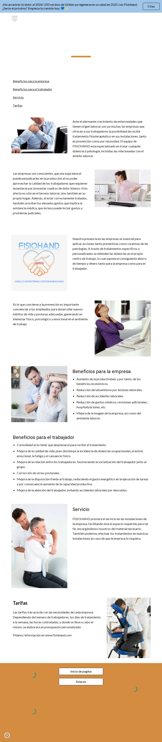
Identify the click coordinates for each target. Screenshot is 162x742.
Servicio (18, 97)
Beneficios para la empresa (31, 81)
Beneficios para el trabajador (32, 89)
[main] (81, 43)
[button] (4, 18)
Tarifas (17, 105)
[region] (81, 6)
